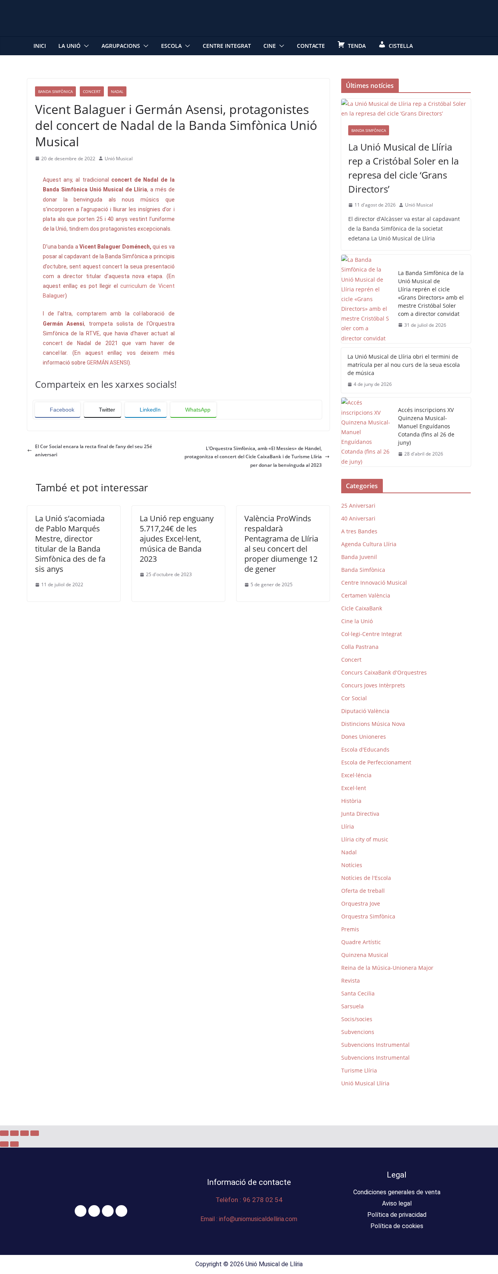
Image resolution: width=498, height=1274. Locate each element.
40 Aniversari (358, 518)
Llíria (347, 826)
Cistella (401, 45)
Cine (269, 45)
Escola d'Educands (365, 749)
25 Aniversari (358, 505)
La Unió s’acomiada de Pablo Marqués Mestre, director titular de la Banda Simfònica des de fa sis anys (70, 543)
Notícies (351, 865)
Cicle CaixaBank (361, 608)
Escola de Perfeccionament (376, 762)
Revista (350, 980)
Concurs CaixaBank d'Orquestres (384, 672)
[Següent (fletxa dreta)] (14, 1144)
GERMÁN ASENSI (107, 362)
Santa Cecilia (358, 993)
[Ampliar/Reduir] (4, 1133)
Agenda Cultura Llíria (368, 544)
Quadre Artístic (361, 942)
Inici (39, 45)
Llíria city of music (364, 839)
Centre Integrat (227, 45)
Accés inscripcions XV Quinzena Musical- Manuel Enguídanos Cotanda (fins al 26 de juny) (426, 426)
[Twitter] (94, 1211)
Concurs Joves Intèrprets (373, 685)
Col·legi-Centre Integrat (371, 634)
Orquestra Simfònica (368, 916)
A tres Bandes (359, 531)
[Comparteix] (24, 1133)
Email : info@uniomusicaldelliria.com (248, 1219)
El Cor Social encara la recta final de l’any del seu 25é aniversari (93, 450)
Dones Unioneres (363, 736)
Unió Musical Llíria (365, 1083)
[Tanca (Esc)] (34, 1133)
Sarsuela (352, 1006)
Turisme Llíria (359, 1070)
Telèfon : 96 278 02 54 (249, 1200)
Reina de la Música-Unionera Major (387, 967)
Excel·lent (353, 788)
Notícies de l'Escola (366, 877)
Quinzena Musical (364, 955)
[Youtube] (121, 1211)
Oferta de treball (363, 890)
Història (351, 800)
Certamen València (365, 595)
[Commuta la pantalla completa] (14, 1133)
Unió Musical (119, 158)
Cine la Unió (357, 621)
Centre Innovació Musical (374, 582)
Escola (171, 45)
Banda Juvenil (359, 557)
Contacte (311, 45)
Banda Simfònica (55, 91)
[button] (85, 45)
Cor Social (354, 698)
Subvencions (357, 1032)
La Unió (69, 45)
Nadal (117, 91)
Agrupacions (121, 45)
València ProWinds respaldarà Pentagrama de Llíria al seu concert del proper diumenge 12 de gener (281, 543)
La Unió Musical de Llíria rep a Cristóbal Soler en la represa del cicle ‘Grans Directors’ (403, 167)
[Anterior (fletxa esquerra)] (4, 1144)
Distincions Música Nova (373, 723)
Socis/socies (356, 1019)
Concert (92, 91)
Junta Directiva (360, 813)
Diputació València (365, 711)
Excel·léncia (356, 775)
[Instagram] (108, 1211)
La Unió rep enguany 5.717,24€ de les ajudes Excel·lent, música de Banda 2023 (177, 538)
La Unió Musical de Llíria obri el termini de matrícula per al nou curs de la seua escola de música (403, 365)
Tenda (357, 45)
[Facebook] (80, 1211)
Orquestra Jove (360, 903)
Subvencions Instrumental (375, 1044)
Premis (350, 929)
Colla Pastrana (360, 646)
